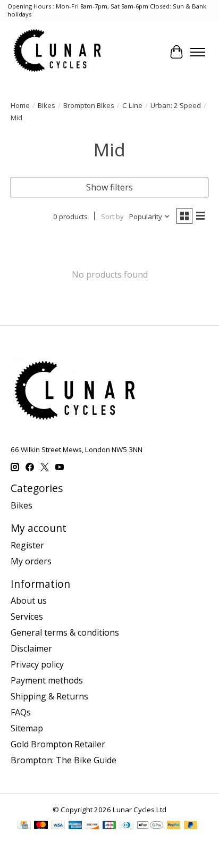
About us (29, 600)
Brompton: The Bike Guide (63, 760)
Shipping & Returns (49, 696)
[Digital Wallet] (150, 826)
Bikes (46, 105)
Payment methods (47, 680)
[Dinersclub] (126, 826)
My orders (31, 561)
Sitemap (27, 728)
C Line (132, 105)
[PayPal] (174, 826)
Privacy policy (37, 664)
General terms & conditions (65, 632)
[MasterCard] (41, 826)
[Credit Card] (24, 826)
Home (20, 105)
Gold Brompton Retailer (58, 744)
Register (27, 545)
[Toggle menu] (197, 52)
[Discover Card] (92, 826)
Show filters (109, 187)
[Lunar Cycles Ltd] (58, 51)
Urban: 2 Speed (175, 105)
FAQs (21, 712)
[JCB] (109, 826)
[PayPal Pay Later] (191, 826)
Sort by (112, 216)
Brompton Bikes (88, 105)
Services (27, 616)
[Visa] (58, 826)
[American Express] (75, 826)
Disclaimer (31, 648)
